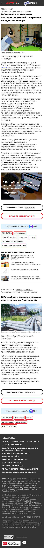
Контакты (7, 453)
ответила (5, 67)
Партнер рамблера (21, 537)
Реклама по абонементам (14, 460)
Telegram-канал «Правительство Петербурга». (20, 332)
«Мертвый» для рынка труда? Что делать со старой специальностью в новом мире (25, 277)
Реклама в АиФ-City (11, 463)
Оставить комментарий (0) (22, 216)
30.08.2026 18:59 (7, 290)
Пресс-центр (33, 442)
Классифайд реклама (12, 466)
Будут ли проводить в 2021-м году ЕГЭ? (24, 269)
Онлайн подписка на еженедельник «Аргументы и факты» (20, 449)
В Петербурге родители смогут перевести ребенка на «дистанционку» (21, 185)
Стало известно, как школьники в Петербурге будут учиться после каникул (25, 263)
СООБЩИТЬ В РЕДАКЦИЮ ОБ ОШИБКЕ (19, 472)
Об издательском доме (13, 442)
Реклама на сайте (10, 456)
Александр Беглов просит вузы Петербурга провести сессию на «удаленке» (22, 257)
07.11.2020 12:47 (7, 9)
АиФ (23, 52)
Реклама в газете (21, 453)
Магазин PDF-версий (12, 445)
